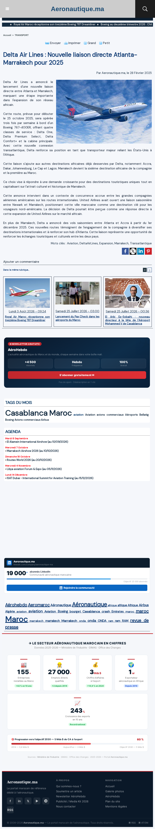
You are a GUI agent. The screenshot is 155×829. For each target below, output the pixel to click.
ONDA (102, 621)
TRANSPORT (22, 35)
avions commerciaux (110, 414)
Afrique (133, 605)
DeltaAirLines (89, 243)
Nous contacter (66, 806)
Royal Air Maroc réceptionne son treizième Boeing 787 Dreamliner (27, 318)
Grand (91, 43)
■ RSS (132, 822)
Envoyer (55, 43)
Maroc (60, 413)
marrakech (36, 621)
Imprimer (74, 43)
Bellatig (144, 414)
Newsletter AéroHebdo (71, 796)
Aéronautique (60, 605)
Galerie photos (114, 791)
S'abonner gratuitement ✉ (77, 375)
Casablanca (26, 413)
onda (82, 621)
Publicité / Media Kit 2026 (72, 801)
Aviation (72, 243)
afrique (112, 605)
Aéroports (131, 414)
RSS (10, 810)
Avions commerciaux (27, 419)
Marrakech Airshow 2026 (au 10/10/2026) (33, 451)
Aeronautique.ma (77, 9)
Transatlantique (141, 243)
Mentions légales (116, 806)
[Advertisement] (77, 519)
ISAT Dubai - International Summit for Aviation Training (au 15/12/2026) (50, 478)
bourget (75, 611)
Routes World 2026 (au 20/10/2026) (29, 460)
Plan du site (112, 801)
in (19, 801)
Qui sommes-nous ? (68, 786)
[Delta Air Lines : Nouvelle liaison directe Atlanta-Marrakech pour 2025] (104, 81)
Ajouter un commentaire (21, 262)
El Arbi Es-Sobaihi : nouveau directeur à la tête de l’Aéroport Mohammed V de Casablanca (127, 320)
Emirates (118, 611)
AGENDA (13, 431)
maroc (130, 611)
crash (106, 611)
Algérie (10, 611)
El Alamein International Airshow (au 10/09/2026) (37, 441)
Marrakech (121, 243)
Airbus (45, 419)
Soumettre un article (69, 791)
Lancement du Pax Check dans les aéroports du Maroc (77, 318)
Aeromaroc (39, 605)
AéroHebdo (112, 796)
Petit (106, 43)
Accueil (7, 35)
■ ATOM (143, 822)
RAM (125, 621)
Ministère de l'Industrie (48, 757)
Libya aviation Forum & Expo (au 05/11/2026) (34, 469)
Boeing (9, 419)
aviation (78, 414)
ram (110, 621)
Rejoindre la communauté (79, 587)
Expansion (106, 243)
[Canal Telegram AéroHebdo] (45, 800)
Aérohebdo (16, 605)
